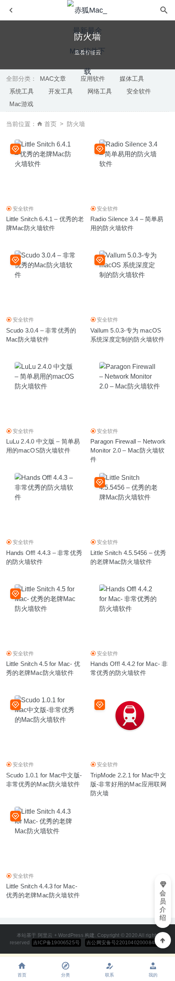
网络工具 (100, 91)
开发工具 (60, 91)
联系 (109, 974)
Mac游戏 (21, 103)
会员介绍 (163, 905)
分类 (65, 974)
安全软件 (139, 91)
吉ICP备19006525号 (56, 942)
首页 (50, 123)
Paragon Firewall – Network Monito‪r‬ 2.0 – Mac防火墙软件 (128, 450)
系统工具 (21, 91)
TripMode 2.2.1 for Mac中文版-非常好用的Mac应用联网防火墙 (128, 784)
